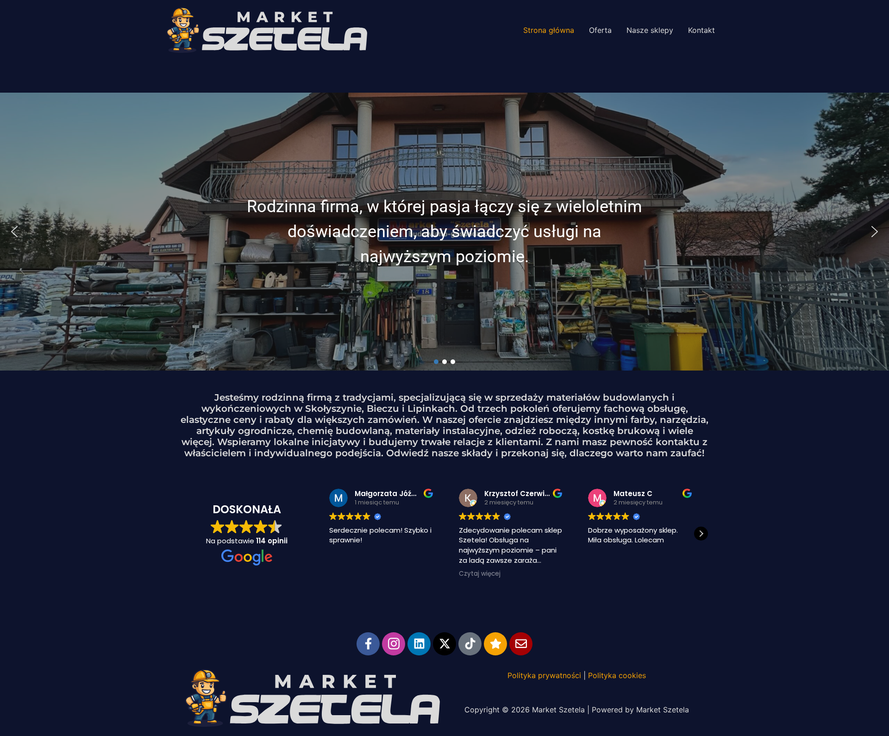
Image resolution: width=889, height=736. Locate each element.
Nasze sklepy (649, 30)
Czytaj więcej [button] (480, 574)
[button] (14, 231)
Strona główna (548, 30)
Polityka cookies (617, 675)
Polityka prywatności (544, 675)
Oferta (600, 30)
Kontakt (701, 30)
